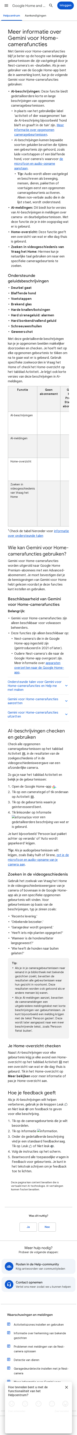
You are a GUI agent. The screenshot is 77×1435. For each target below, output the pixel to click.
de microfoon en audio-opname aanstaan (38, 163)
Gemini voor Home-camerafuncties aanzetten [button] (33, 701)
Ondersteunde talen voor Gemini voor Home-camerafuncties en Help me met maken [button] (35, 686)
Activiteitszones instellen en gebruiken (39, 1324)
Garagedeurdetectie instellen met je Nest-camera (41, 1371)
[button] (6, 5)
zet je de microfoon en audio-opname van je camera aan (38, 860)
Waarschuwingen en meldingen (30, 1315)
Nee (47, 1227)
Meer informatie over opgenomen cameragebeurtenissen (39, 130)
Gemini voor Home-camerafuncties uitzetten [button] (33, 714)
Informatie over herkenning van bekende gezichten (40, 1336)
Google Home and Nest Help (29, 6)
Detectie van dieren (26, 1360)
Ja (28, 1227)
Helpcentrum (11, 15)
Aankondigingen (35, 15)
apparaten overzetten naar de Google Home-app (39, 667)
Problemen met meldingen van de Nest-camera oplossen (39, 1349)
